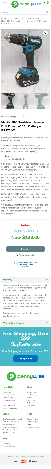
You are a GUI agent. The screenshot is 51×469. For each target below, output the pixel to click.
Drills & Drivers (33, 19)
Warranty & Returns (13, 322)
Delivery (7, 279)
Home (3, 19)
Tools (16, 19)
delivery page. (13, 316)
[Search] (47, 12)
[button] (45, 33)
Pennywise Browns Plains (24, 117)
